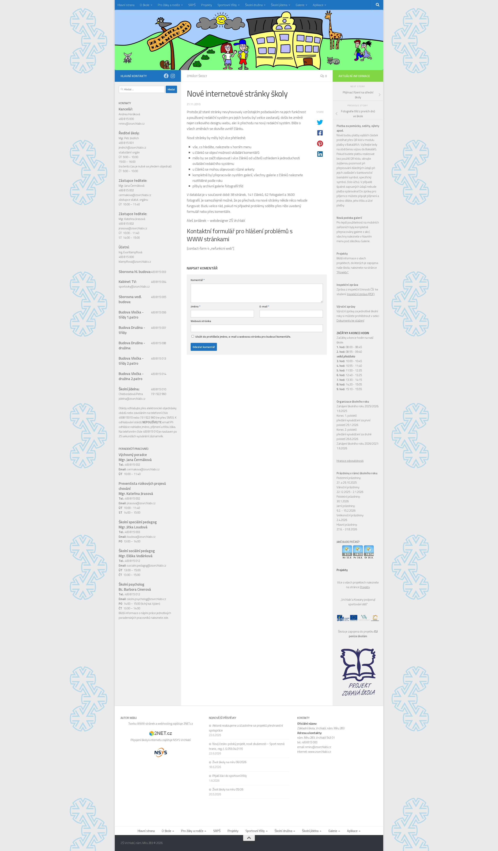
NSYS (177, 740)
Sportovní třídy (227, 5)
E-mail (264, 306)
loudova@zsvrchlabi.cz (141, 536)
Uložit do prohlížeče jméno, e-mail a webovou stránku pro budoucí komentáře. (243, 336)
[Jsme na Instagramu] (172, 75)
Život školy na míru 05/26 (227, 789)
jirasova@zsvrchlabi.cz (133, 228)
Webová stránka (201, 321)
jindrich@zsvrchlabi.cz (132, 147)
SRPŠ (192, 5)
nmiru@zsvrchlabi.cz (132, 123)
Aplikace (318, 5)
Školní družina (254, 5)
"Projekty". (343, 272)
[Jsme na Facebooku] (166, 75)
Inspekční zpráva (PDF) (361, 294)
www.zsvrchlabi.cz (319, 751)
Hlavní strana (125, 5)
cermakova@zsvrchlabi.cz (135, 195)
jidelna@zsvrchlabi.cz (132, 398)
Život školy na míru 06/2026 (229, 762)
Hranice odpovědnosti (350, 461)
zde (166, 617)
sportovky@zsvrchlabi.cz (134, 286)
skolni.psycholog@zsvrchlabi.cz (146, 599)
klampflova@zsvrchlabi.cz (135, 261)
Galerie (300, 5)
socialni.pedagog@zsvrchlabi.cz (146, 565)
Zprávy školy (197, 76)
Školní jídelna (279, 5)
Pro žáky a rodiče (169, 5)
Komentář (198, 280)
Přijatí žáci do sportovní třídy (229, 776)
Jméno (195, 306)
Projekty (206, 5)
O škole (144, 5)
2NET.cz (188, 723)
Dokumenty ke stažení (350, 320)
